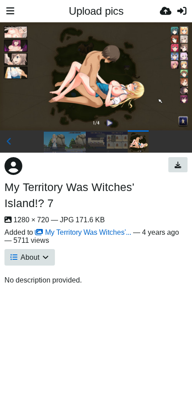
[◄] (9, 141)
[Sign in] (182, 11)
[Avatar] (13, 166)
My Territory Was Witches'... (88, 232)
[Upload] (165, 11)
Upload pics (96, 11)
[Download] (178, 164)
